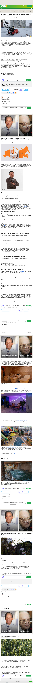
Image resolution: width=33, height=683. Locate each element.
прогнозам (22, 271)
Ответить (29, 332)
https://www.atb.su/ (26, 301)
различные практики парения (16, 414)
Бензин (13, 11)
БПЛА (17, 11)
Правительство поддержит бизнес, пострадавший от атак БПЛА (13, 680)
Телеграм (26, 89)
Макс (21, 89)
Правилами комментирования (13, 322)
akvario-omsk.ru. (5, 459)
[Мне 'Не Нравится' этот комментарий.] (27, 332)
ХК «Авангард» (22, 11)
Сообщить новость (6, 89)
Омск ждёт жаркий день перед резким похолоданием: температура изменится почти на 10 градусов (16, 582)
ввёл (4, 225)
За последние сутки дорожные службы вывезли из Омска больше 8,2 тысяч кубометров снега (15, 85)
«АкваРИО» (6, 385)
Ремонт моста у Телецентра (5, 11)
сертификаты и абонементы (11, 447)
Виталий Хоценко (23, 658)
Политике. (7, 682)
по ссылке (13, 453)
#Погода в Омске (4, 537)
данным (25, 206)
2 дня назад (4, 332)
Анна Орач (5, 97)
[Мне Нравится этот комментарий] (25, 332)
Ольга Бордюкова (7, 593)
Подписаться (28, 80)
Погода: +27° (24, 6)
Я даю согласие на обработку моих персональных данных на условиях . (12, 107)
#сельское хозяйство (4, 637)
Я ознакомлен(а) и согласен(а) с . (9, 322)
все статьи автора (6, 98)
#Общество (3, 19)
